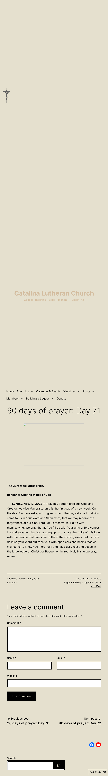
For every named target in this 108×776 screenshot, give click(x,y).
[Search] (58, 765)
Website (12, 675)
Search (11, 758)
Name (11, 657)
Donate (61, 398)
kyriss (13, 582)
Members (12, 398)
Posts (86, 391)
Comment (14, 623)
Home (10, 391)
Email (61, 657)
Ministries (69, 391)
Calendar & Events (48, 391)
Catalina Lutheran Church (54, 293)
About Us (22, 391)
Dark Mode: (95, 772)
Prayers (97, 578)
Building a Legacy (38, 398)
